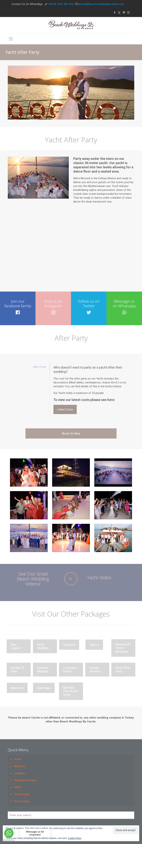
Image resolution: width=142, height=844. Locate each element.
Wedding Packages (25, 780)
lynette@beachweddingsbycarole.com (101, 4)
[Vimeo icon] (123, 12)
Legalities (19, 773)
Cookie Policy (75, 838)
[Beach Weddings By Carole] (71, 25)
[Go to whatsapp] (8, 833)
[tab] (29, 367)
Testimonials (21, 794)
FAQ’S (17, 787)
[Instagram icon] (128, 12)
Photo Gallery (22, 801)
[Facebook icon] (114, 12)
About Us (19, 766)
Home (17, 759)
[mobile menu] (11, 39)
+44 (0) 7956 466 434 (60, 4)
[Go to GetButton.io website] (9, 840)
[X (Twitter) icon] (119, 12)
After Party (39, 366)
